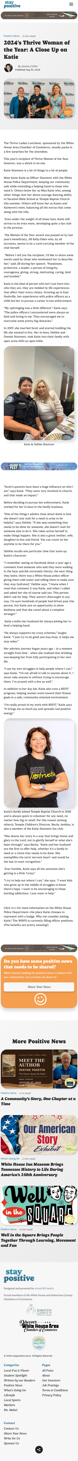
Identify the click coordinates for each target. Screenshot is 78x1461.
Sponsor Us (11, 1443)
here (13, 908)
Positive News (12, 35)
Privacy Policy (51, 1395)
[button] (39, 1449)
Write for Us (12, 1438)
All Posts (47, 1370)
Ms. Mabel (10, 1410)
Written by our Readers (19, 1380)
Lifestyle (9, 1395)
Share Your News (39, 987)
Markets (9, 1405)
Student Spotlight (15, 1375)
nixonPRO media (44, 1288)
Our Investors (51, 1380)
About (46, 1375)
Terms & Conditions (55, 1390)
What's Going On (10, 1158)
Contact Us (11, 1428)
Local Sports (12, 1400)
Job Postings (50, 1385)
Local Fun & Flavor (16, 1370)
